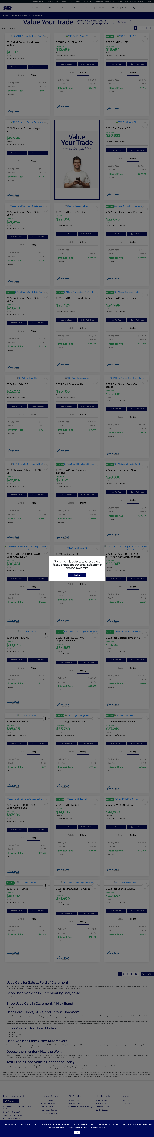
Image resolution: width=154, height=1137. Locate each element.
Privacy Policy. (98, 1127)
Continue (77, 575)
